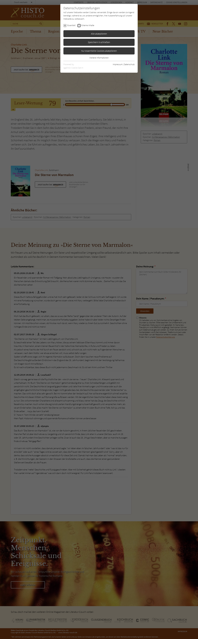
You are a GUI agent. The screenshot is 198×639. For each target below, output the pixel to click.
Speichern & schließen (99, 42)
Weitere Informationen (99, 57)
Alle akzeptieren (99, 33)
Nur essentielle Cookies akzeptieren (99, 50)
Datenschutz (129, 64)
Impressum (118, 64)
